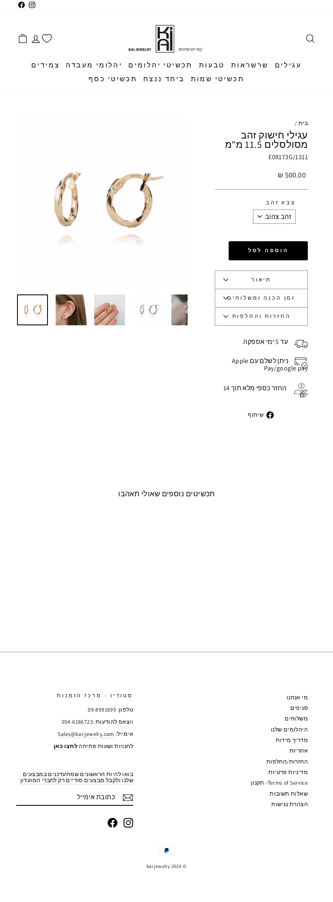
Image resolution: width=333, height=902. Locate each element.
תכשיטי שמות (217, 78)
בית (303, 123)
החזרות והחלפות (261, 316)
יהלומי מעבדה (94, 65)
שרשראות (250, 65)
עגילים (288, 65)
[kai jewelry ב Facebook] (112, 823)
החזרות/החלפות (287, 761)
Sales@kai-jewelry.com (86, 734)
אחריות (299, 750)
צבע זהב (281, 202)
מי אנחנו (297, 697)
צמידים (45, 65)
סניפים (299, 708)
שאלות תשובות (289, 793)
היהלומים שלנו (289, 729)
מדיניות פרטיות (288, 772)
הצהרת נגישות (289, 804)
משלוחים (296, 718)
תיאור (261, 279)
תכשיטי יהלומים (160, 65)
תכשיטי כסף (113, 78)
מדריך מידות (292, 740)
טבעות (212, 65)
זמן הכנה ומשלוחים (261, 297)
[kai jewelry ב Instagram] (128, 823)
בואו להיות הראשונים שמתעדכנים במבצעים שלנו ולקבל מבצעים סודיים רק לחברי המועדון (76, 777)
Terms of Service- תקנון (279, 782)
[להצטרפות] (128, 797)
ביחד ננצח (164, 78)
